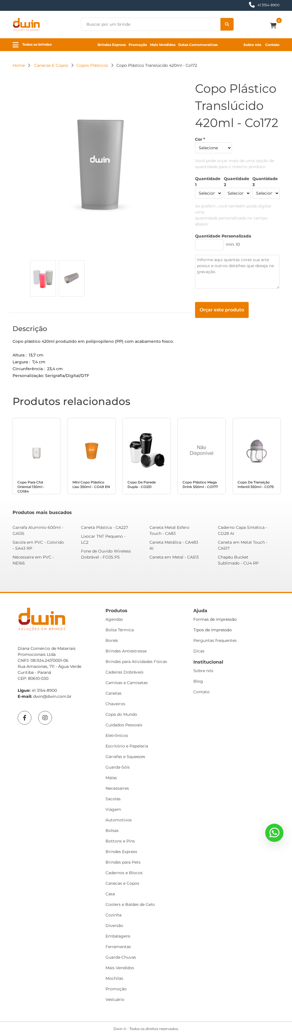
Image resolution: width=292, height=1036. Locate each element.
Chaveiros (115, 703)
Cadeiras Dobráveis (124, 672)
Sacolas (113, 798)
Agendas (114, 619)
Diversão (114, 925)
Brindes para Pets (123, 862)
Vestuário (115, 999)
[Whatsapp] (274, 833)
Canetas (113, 693)
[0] (274, 26)
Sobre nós (252, 45)
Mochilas (114, 978)
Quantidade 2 (236, 181)
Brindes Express (112, 45)
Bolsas (112, 830)
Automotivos (119, 820)
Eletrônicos (117, 735)
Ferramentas (118, 946)
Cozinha (113, 915)
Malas (111, 777)
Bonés (112, 640)
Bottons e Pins (120, 841)
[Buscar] (227, 24)
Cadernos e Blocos (124, 872)
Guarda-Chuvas (121, 957)
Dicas (198, 651)
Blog (198, 681)
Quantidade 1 (207, 181)
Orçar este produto (222, 310)
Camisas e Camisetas (127, 682)
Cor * (200, 139)
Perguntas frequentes (215, 640)
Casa (110, 893)
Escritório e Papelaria (127, 746)
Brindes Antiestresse (126, 651)
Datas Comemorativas (198, 45)
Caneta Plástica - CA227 (104, 527)
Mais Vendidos (162, 45)
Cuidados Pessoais (124, 724)
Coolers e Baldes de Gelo (130, 904)
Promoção (138, 45)
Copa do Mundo (121, 714)
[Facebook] (24, 718)
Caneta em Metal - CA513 (174, 557)
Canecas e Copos (122, 883)
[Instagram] (45, 718)
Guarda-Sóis (118, 767)
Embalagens (118, 936)
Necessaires (117, 788)
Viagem (113, 809)
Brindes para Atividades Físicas (136, 661)
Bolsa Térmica (120, 629)
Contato (272, 45)
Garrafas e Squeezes (125, 756)
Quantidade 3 (265, 181)
